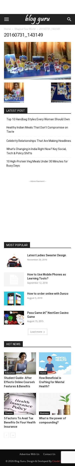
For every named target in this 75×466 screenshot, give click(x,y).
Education (10, 372)
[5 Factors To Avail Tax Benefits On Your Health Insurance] (20, 404)
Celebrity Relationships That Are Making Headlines (38, 140)
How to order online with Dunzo (47, 293)
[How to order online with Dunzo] (14, 298)
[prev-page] (6, 435)
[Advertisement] (38, 7)
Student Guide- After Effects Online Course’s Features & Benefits (19, 382)
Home (7, 29)
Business (44, 413)
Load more (36, 331)
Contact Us (49, 454)
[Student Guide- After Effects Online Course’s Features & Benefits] (20, 363)
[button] (6, 19)
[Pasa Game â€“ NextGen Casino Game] (14, 318)
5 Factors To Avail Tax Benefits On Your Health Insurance (20, 422)
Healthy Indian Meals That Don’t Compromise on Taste (37, 129)
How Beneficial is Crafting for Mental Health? (51, 382)
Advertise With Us (29, 454)
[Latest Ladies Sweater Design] (14, 260)
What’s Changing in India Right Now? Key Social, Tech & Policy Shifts (36, 151)
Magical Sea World (25, 29)
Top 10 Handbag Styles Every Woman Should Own (38, 119)
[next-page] (12, 435)
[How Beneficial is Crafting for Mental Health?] (55, 363)
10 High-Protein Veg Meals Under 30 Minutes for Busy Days (37, 163)
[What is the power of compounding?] (55, 404)
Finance (9, 413)
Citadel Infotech (61, 461)
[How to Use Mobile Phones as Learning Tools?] (14, 279)
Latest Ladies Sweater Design (46, 255)
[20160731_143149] (37, 78)
